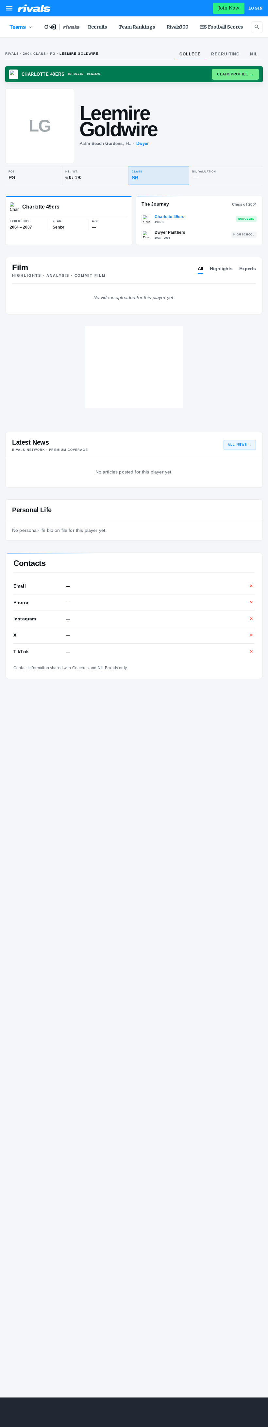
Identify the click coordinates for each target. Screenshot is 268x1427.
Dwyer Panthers (170, 232)
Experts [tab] (247, 268)
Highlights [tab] (221, 268)
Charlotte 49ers (169, 216)
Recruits (97, 27)
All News (240, 444)
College (190, 54)
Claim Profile (235, 74)
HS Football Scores (221, 27)
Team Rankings (137, 27)
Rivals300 (177, 27)
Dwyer (142, 143)
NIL (254, 54)
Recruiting (225, 54)
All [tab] (201, 268)
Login (255, 8)
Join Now (228, 8)
